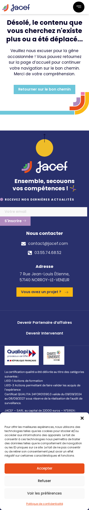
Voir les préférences (44, 493)
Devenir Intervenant (44, 333)
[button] (82, 418)
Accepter (44, 468)
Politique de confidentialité (44, 504)
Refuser (44, 480)
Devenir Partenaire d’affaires (44, 322)
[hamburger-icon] (78, 7)
